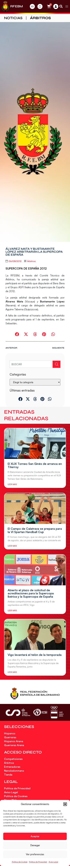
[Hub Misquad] (55, 6)
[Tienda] (39, 6)
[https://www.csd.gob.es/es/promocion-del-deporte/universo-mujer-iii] (40, 712)
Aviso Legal (53, 862)
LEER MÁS (12, 484)
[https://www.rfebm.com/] (5, 6)
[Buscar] (56, 364)
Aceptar (35, 836)
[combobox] (30, 364)
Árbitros (40, 18)
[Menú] (67, 6)
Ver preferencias (35, 854)
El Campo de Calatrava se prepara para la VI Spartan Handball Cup (35, 530)
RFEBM (16, 6)
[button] (65, 804)
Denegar (35, 845)
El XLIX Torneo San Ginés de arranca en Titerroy (35, 465)
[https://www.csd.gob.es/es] (18, 712)
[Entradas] (32, 6)
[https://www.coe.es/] (56, 712)
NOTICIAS (13, 18)
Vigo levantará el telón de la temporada (35, 654)
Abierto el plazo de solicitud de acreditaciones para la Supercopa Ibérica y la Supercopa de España (31, 593)
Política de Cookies (19, 862)
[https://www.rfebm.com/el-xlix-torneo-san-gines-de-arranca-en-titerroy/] (35, 443)
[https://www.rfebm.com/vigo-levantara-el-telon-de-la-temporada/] (35, 634)
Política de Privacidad (38, 862)
